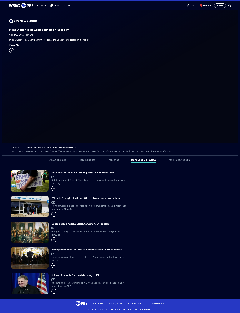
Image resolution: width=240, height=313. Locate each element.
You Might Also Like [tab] (180, 159)
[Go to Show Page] (123, 21)
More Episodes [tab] (87, 159)
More (170, 151)
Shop (192, 5)
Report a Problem (41, 147)
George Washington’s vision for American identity (80, 223)
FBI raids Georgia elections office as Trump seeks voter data (85, 198)
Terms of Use (134, 303)
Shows (56, 5)
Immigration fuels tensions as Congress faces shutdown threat (87, 249)
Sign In (220, 5)
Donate (207, 5)
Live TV (42, 5)
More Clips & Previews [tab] (143, 159)
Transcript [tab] (113, 159)
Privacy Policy (115, 303)
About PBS (98, 303)
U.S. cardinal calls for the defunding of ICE (75, 275)
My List (71, 5)
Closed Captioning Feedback (64, 147)
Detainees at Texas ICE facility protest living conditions (82, 172)
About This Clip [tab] (57, 159)
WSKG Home (158, 303)
